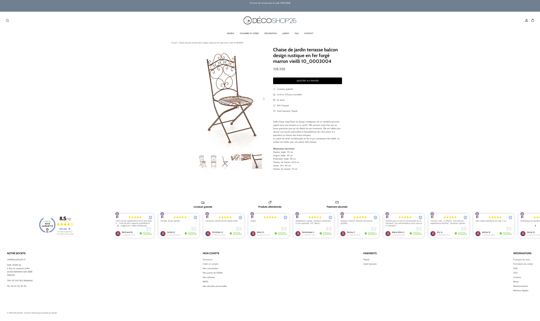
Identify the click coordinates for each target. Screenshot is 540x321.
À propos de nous (521, 259)
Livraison (517, 277)
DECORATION (270, 33)
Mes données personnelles (215, 286)
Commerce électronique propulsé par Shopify (40, 313)
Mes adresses (209, 277)
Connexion (207, 259)
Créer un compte (210, 263)
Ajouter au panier (308, 80)
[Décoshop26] (270, 20)
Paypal (366, 259)
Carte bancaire (370, 263)
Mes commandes (210, 268)
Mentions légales (520, 290)
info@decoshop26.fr (16, 259)
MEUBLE (230, 33)
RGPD (205, 281)
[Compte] (526, 20)
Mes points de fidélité (213, 272)
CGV (515, 272)
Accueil (174, 42)
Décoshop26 (18, 313)
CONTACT (308, 33)
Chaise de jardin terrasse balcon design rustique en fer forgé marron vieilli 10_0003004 (211, 42)
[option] (232, 99)
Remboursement (520, 286)
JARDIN (286, 33)
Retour (516, 281)
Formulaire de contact (523, 263)
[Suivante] (264, 99)
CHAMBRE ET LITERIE (249, 33)
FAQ (297, 33)
